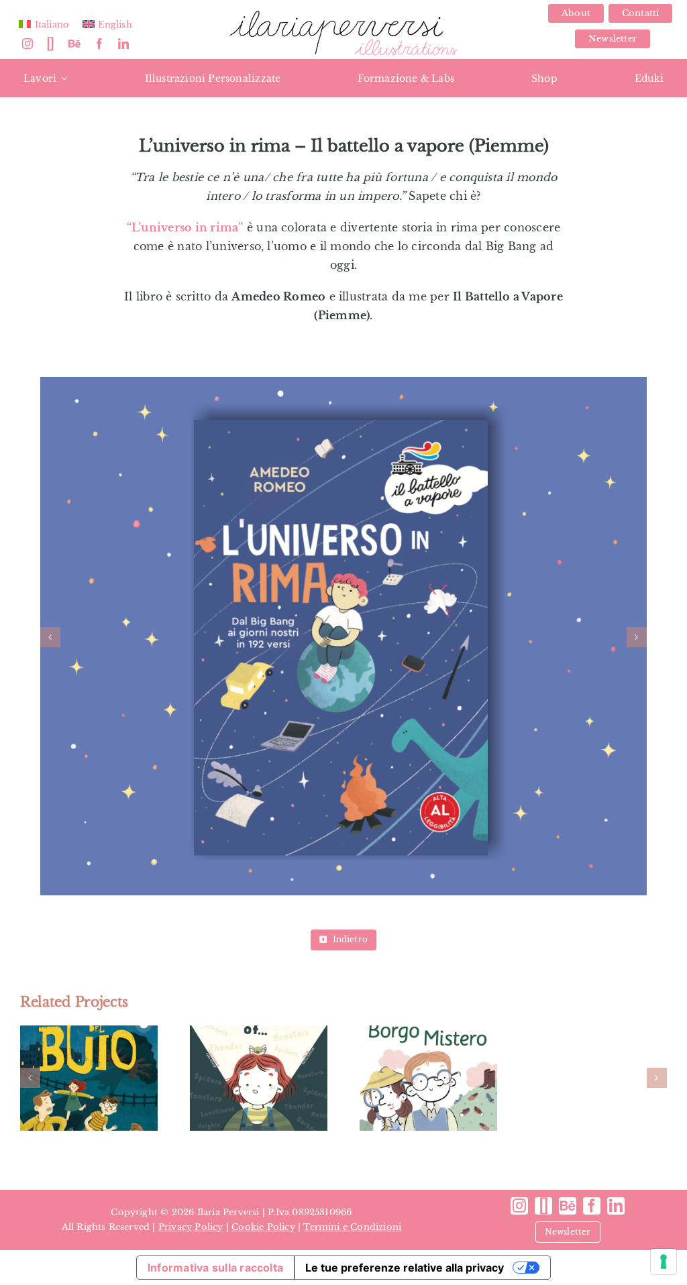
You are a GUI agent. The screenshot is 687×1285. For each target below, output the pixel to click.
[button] (50, 637)
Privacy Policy (190, 1227)
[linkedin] (123, 43)
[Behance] (74, 43)
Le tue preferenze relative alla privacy (404, 1267)
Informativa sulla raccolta (215, 1267)
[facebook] (99, 43)
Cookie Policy (263, 1227)
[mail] (50, 43)
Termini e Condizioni (352, 1227)
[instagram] (27, 43)
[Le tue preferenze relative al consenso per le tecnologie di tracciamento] (663, 1261)
